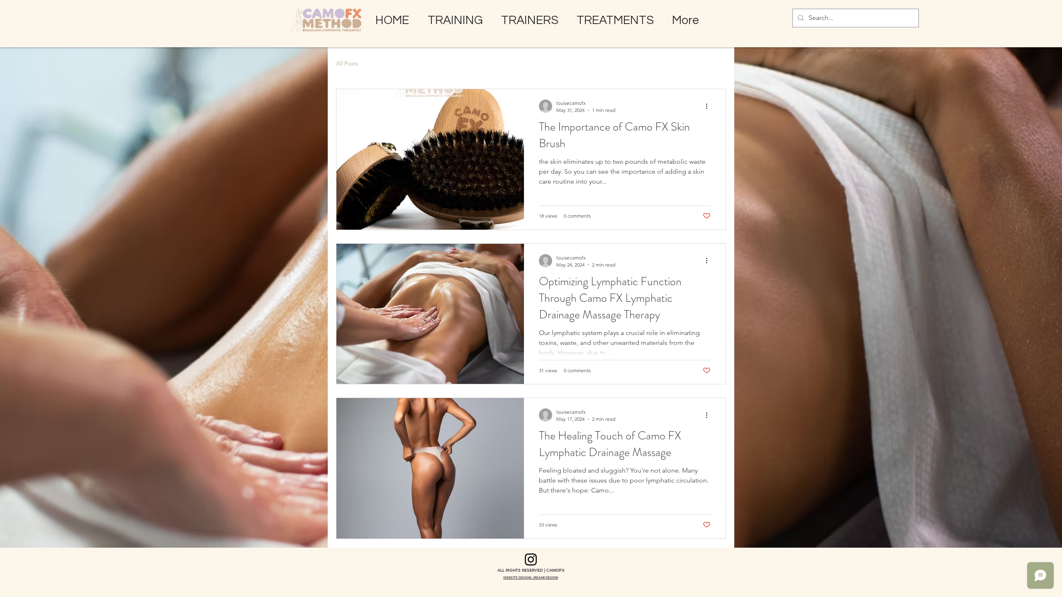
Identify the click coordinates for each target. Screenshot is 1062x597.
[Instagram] (531, 559)
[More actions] (709, 106)
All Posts (347, 63)
